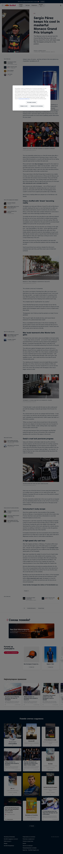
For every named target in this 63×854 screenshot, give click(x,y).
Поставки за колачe (31, 102)
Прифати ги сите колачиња (37, 106)
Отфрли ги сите (23, 106)
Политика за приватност (24, 98)
